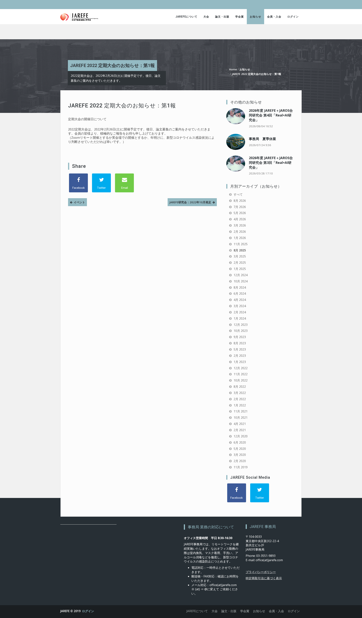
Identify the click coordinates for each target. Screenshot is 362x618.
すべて (238, 194)
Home (233, 69)
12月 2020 (241, 436)
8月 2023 (240, 343)
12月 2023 (241, 325)
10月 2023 (241, 331)
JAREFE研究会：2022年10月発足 (190, 202)
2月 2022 (240, 399)
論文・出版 (222, 16)
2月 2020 (240, 461)
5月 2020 (240, 449)
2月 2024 (240, 312)
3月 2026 (240, 225)
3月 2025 (240, 256)
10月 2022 (241, 380)
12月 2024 (241, 275)
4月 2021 (240, 424)
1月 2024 (240, 318)
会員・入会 (274, 16)
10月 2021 (241, 417)
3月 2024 (240, 306)
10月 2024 (241, 281)
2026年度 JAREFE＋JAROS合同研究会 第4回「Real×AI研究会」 (271, 115)
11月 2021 (241, 411)
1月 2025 (240, 269)
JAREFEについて (186, 16)
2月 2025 (240, 262)
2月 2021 (240, 430)
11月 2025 (241, 244)
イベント (79, 202)
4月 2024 (240, 300)
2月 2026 (240, 232)
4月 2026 (240, 219)
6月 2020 (240, 442)
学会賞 (239, 16)
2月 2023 (240, 356)
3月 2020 (240, 455)
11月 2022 (241, 374)
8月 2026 (240, 201)
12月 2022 (241, 368)
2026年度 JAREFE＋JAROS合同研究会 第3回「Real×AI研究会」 (271, 163)
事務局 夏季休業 (262, 138)
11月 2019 (241, 467)
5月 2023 (240, 349)
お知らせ (255, 16)
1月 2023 (240, 362)
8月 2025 (240, 250)
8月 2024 (240, 287)
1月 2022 (240, 405)
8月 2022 (240, 387)
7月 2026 (240, 207)
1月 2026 (240, 238)
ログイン (293, 16)
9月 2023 (240, 337)
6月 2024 (240, 293)
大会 (206, 16)
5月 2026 (240, 213)
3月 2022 (240, 393)
